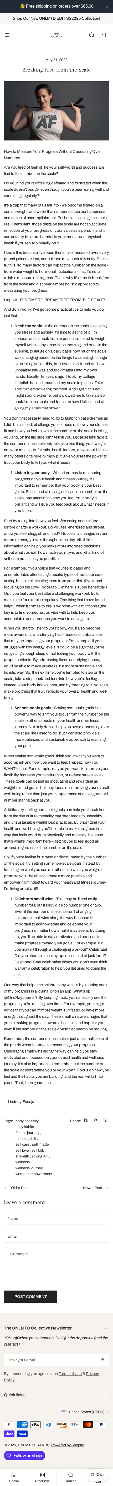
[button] (103, 35)
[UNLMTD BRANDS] (56, 35)
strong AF (40, 1156)
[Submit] (102, 1360)
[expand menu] (7, 35)
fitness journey (27, 1133)
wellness (23, 1162)
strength (22, 1156)
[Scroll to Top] (103, 1458)
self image (40, 1144)
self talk (38, 1150)
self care (22, 1144)
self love (22, 1150)
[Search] (91, 35)
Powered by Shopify (67, 1445)
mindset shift (26, 1139)
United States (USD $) (87, 1412)
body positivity (27, 1121)
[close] (107, 7)
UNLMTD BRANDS (33, 1445)
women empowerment (34, 1174)
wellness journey (29, 1168)
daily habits (25, 1127)
